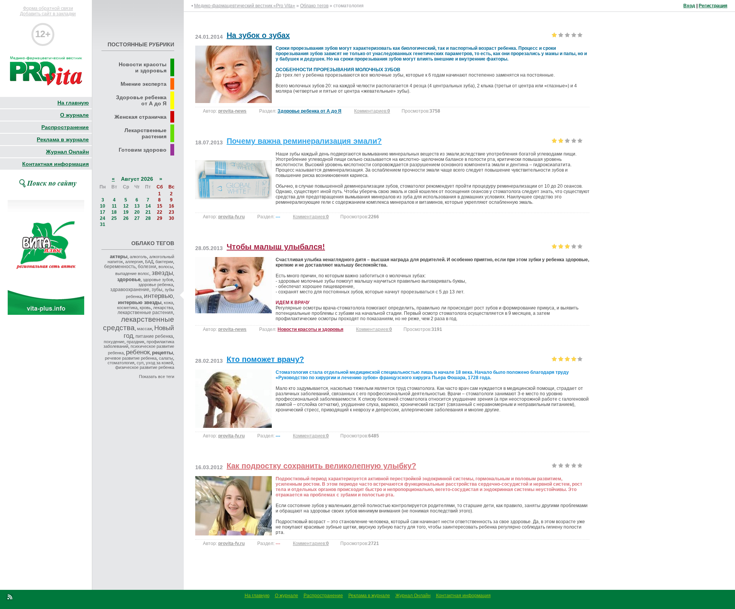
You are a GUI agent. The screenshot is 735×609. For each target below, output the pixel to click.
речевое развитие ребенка (131, 358)
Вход (689, 5)
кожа (168, 302)
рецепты (162, 352)
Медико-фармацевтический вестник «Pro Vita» (244, 5)
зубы (157, 289)
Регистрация (713, 5)
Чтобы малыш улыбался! (276, 246)
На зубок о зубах (258, 35)
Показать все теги (156, 376)
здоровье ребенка (155, 284)
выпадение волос (132, 273)
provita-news (232, 111)
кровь (145, 307)
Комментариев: (372, 111)
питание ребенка (154, 336)
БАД (149, 261)
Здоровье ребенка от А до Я (309, 111)
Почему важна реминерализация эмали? (304, 141)
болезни (147, 266)
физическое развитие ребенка (144, 367)
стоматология (121, 362)
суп (140, 362)
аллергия (134, 261)
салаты (166, 358)
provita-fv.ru (231, 216)
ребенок (138, 352)
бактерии (164, 261)
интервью (158, 295)
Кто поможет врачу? (265, 359)
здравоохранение (129, 289)
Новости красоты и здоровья (310, 329)
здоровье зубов (158, 279)
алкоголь (138, 256)
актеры (118, 256)
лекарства (163, 307)
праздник (135, 341)
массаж (144, 328)
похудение (114, 341)
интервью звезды (140, 302)
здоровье (128, 279)
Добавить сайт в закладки (48, 13)
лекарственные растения (145, 312)
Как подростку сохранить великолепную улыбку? (321, 466)
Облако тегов (314, 5)
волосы (165, 266)
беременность (120, 266)
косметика (127, 307)
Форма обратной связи (48, 8)
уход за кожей (159, 362)
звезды (162, 272)
